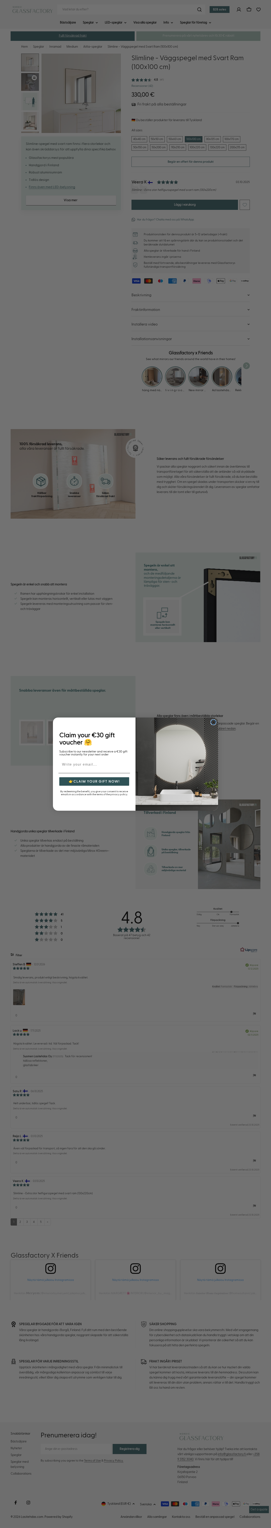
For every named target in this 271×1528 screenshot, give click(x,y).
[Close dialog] (213, 722)
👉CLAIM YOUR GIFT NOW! (94, 781)
